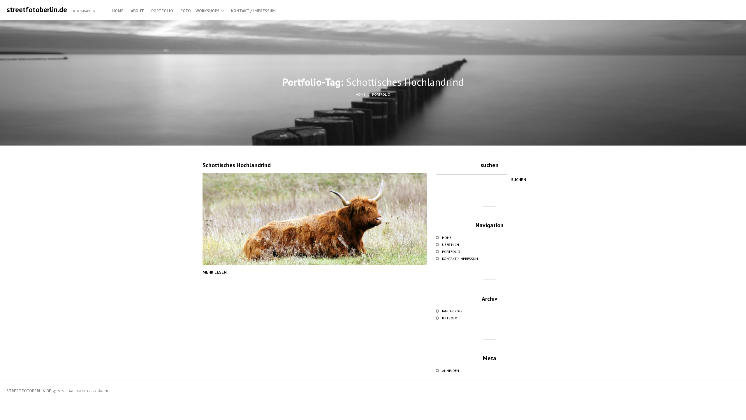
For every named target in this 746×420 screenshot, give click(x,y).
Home (118, 10)
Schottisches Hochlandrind (237, 165)
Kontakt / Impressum (253, 10)
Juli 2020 (449, 318)
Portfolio (162, 10)
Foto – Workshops (199, 10)
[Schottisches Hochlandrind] (315, 219)
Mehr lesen (215, 272)
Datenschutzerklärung (88, 391)
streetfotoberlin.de (37, 9)
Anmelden (450, 370)
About (137, 10)
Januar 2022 (452, 311)
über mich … (452, 244)
